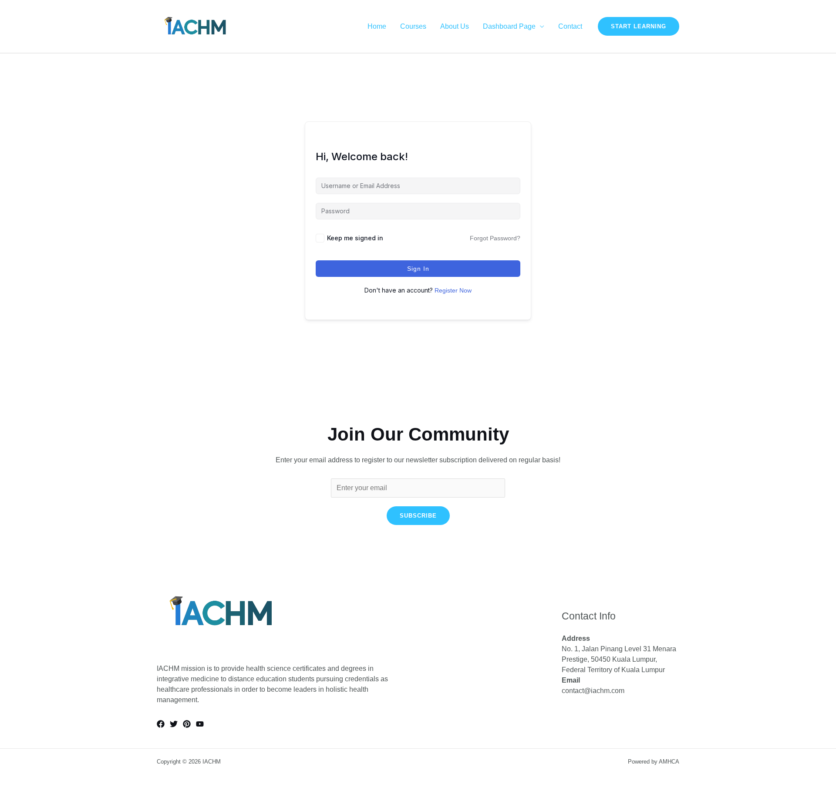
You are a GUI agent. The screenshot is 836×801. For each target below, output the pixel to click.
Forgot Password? (495, 238)
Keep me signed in (355, 238)
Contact (570, 26)
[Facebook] (161, 724)
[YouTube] (200, 724)
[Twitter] (174, 724)
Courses (413, 26)
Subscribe (418, 515)
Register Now (453, 290)
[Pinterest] (187, 724)
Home (376, 26)
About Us (454, 26)
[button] (638, 26)
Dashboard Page (509, 26)
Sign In (418, 268)
